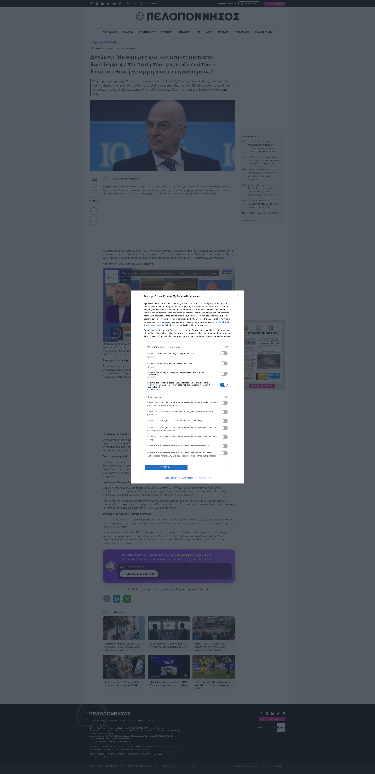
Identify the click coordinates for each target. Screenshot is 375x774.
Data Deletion (171, 478)
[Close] (238, 296)
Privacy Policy (204, 478)
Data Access (187, 478)
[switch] (224, 353)
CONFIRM (166, 467)
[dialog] (187, 387)
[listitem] (187, 346)
